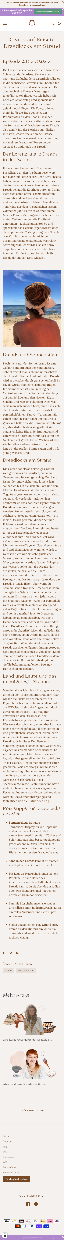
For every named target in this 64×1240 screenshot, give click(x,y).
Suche (6, 1136)
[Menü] (5, 23)
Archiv (8, 970)
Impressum (9, 1157)
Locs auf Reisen (26, 970)
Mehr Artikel (16, 995)
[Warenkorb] (59, 23)
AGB (5, 1162)
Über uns (8, 1141)
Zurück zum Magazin (32, 1110)
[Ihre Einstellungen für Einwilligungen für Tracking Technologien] (4, 1235)
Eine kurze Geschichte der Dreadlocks (27, 1040)
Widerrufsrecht (11, 1172)
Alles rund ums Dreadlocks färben (25, 1084)
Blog (5, 1146)
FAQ (5, 1151)
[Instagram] (36, 1204)
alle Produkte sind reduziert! (47, 11)
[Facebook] (28, 1204)
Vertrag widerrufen (17, 1179)
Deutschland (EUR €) (29, 1196)
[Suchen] (52, 23)
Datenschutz (9, 1167)
